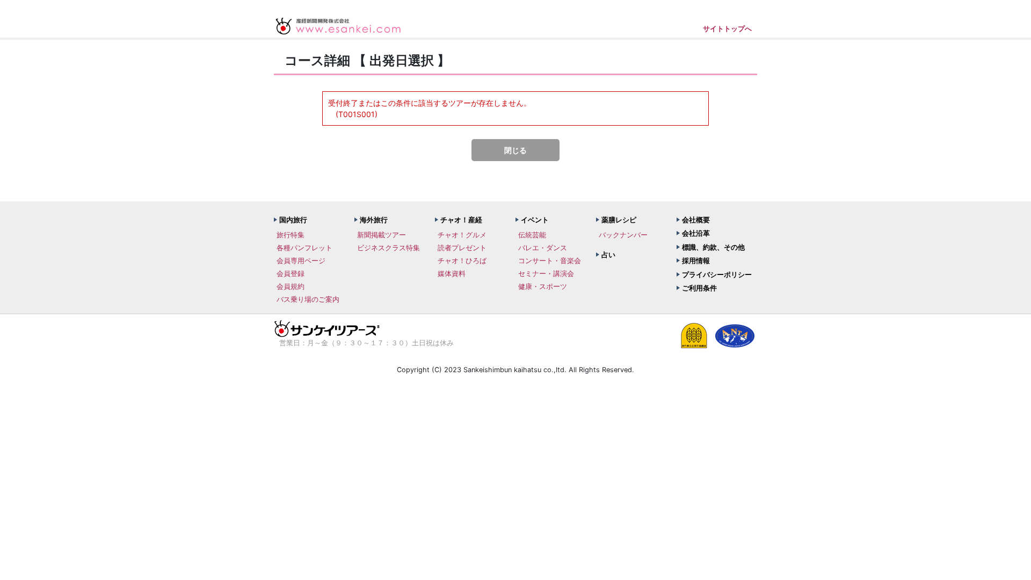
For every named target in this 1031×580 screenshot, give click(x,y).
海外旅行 (374, 219)
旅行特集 (290, 234)
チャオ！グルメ (462, 234)
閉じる (515, 150)
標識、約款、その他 (713, 247)
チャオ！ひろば (462, 260)
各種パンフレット (304, 247)
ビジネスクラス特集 (388, 247)
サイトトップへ (727, 28)
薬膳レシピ (618, 219)
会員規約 (290, 286)
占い (608, 254)
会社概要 (696, 219)
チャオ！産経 (461, 219)
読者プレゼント (462, 247)
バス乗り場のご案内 (308, 299)
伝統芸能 (532, 234)
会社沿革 (696, 233)
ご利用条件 (699, 288)
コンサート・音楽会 (549, 260)
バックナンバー (623, 234)
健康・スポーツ (542, 286)
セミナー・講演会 (546, 273)
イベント (535, 219)
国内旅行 (293, 219)
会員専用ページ (301, 260)
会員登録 (290, 273)
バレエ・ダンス (542, 247)
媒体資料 (452, 273)
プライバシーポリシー (717, 274)
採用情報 (696, 260)
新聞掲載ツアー (381, 234)
